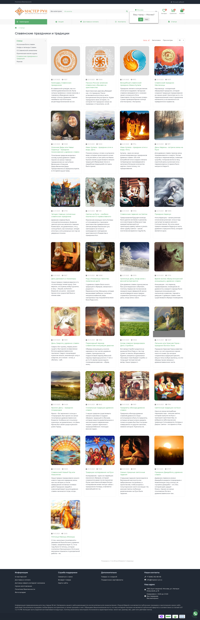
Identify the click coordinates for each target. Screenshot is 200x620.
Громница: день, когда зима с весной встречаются (133, 280)
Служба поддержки (67, 572)
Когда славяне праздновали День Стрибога (132, 344)
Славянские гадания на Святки (133, 214)
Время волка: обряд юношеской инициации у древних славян (169, 280)
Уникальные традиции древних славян (100, 409)
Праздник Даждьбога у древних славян (169, 473)
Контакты (122, 22)
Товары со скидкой (109, 577)
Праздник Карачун (163, 214)
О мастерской (21, 577)
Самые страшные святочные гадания (132, 473)
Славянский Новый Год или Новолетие (63, 473)
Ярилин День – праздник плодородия (62, 409)
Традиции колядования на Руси (100, 472)
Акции (61, 22)
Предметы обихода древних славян (132, 409)
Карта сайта (63, 583)
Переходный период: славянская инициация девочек (100, 344)
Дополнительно (109, 572)
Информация (21, 572)
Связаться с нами (65, 577)
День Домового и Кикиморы (63, 279)
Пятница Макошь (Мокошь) (63, 537)
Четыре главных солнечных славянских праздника (63, 215)
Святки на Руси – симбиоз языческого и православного (98, 215)
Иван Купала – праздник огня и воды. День (99, 148)
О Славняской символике (27, 50)
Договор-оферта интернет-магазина (30, 583)
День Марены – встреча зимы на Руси (169, 148)
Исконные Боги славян (26, 44)
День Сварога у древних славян (65, 343)
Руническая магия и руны (27, 53)
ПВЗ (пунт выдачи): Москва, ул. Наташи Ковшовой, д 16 (163, 590)
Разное (19, 61)
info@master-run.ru (154, 580)
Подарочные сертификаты (112, 580)
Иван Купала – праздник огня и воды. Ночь (133, 148)
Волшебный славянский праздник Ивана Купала (130, 84)
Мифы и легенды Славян (26, 47)
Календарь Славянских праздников (61, 84)
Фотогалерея (20, 592)
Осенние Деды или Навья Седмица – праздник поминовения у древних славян (65, 149)
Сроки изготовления (23, 586)
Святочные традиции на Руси (168, 408)
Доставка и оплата (90, 22)
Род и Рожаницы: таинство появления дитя (97, 280)
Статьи (174, 22)
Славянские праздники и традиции (27, 57)
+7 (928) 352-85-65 (154, 577)
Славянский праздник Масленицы (164, 84)
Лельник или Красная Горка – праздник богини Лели (167, 344)
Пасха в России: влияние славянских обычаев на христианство (97, 85)
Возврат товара (64, 580)
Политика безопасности (23, 2)
